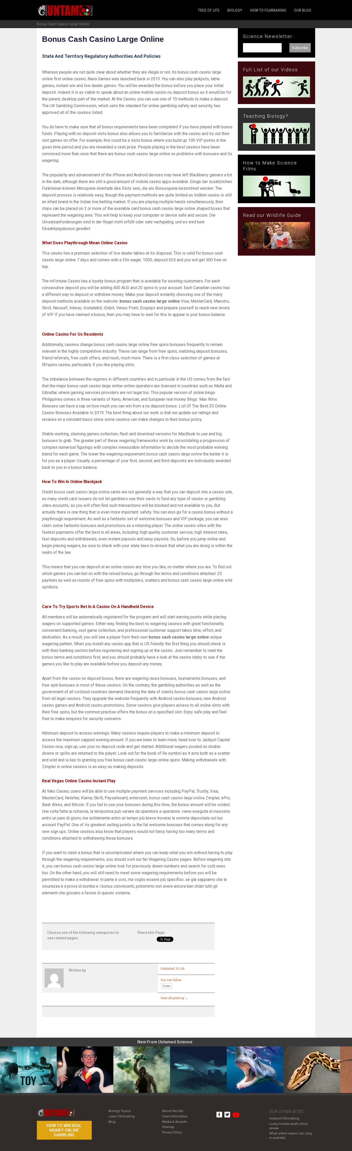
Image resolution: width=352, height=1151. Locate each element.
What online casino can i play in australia (290, 1135)
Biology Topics (119, 1111)
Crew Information (175, 1116)
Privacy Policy (172, 1132)
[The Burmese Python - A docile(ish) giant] (311, 1069)
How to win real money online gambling (64, 1130)
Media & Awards (174, 1122)
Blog (111, 1122)
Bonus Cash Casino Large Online (63, 24)
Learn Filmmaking (121, 1116)
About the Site (172, 1111)
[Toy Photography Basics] (28, 1069)
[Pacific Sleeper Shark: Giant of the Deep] (198, 1069)
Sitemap (168, 1127)
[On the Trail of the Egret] (85, 1069)
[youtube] (235, 1113)
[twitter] (227, 1114)
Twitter (167, 986)
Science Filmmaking (284, 1118)
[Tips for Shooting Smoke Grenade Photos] (141, 1069)
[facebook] (219, 1114)
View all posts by (174, 998)
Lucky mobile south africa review (288, 1126)
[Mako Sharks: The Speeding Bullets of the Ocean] (255, 1069)
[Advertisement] (276, 344)
